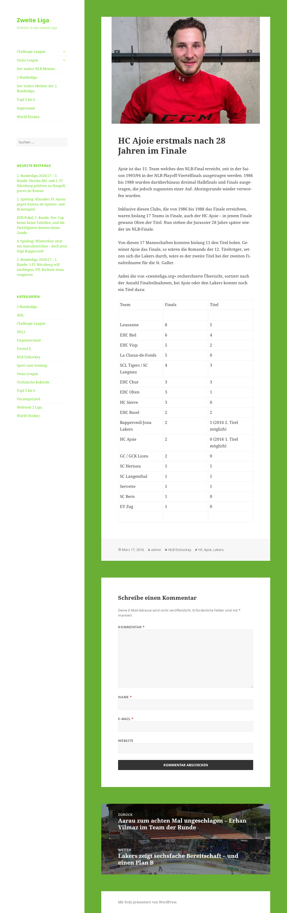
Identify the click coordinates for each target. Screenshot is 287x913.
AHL (20, 315)
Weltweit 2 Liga (29, 407)
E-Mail (125, 719)
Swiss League (27, 60)
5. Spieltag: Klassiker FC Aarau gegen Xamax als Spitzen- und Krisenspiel (41, 204)
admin (156, 549)
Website (125, 740)
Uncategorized (28, 399)
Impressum (26, 108)
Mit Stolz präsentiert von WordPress (147, 902)
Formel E (24, 348)
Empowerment (29, 340)
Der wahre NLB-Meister (36, 68)
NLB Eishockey (28, 357)
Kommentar (131, 627)
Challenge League (31, 51)
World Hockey (28, 116)
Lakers (218, 549)
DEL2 (21, 332)
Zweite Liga (33, 20)
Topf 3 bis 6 (26, 99)
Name (125, 697)
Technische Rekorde (33, 382)
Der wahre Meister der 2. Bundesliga (37, 88)
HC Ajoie (205, 549)
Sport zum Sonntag (32, 365)
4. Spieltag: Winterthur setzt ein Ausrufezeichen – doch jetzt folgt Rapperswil (42, 246)
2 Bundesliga (27, 77)
